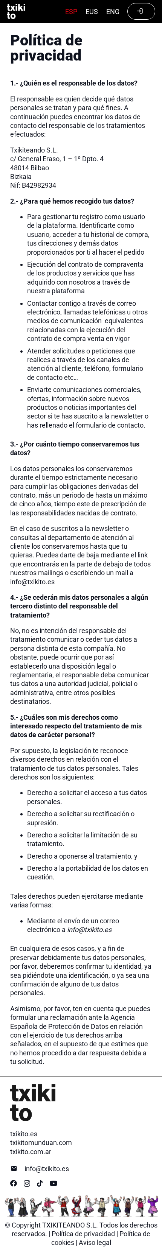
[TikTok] (40, 1183)
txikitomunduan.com (41, 1143)
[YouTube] (53, 1183)
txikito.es (23, 1134)
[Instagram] (27, 1183)
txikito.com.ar (30, 1152)
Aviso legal (95, 1242)
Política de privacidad (83, 1234)
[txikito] (16, 11)
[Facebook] (13, 1183)
